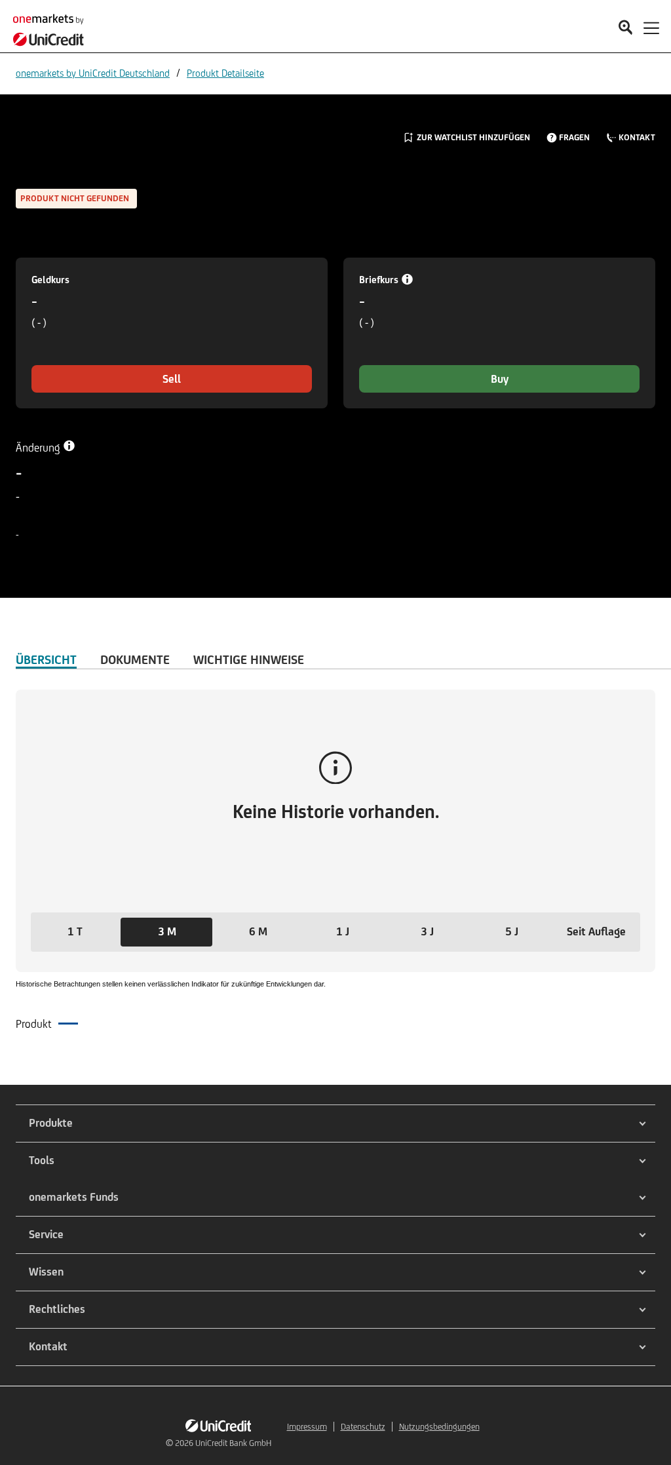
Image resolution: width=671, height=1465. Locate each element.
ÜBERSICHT (46, 659)
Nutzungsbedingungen (439, 1427)
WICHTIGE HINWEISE (248, 659)
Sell (172, 378)
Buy (499, 378)
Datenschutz (363, 1427)
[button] (75, 932)
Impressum (307, 1427)
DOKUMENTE (135, 659)
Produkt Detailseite (225, 73)
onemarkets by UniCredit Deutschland (93, 73)
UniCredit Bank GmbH (233, 1443)
